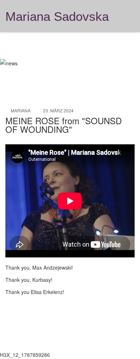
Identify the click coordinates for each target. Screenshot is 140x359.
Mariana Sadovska (57, 16)
